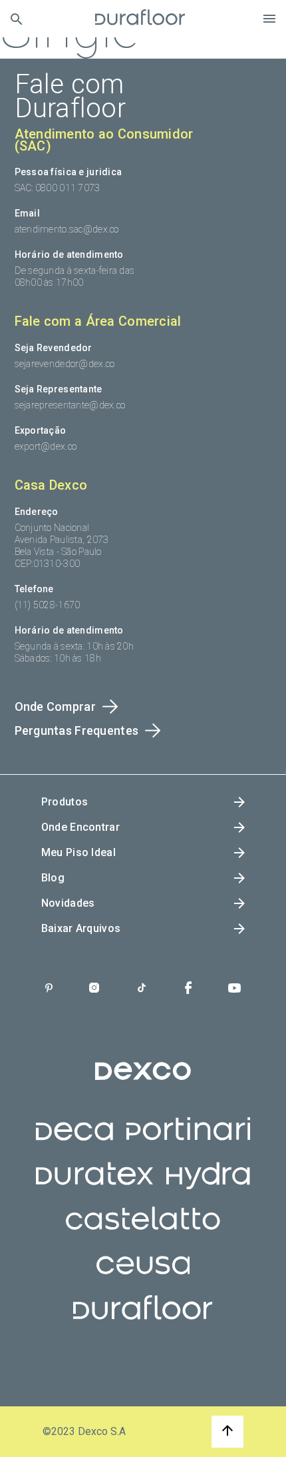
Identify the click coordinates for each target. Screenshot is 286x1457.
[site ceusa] (143, 1275)
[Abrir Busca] (16, 19)
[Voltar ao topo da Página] (227, 1431)
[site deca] (74, 1141)
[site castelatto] (143, 1230)
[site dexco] (143, 1082)
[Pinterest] (49, 989)
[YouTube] (234, 989)
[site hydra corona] (207, 1186)
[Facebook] (188, 989)
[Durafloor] (140, 18)
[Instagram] (94, 989)
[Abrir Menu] (269, 19)
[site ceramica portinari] (188, 1141)
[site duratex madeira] (94, 1186)
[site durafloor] (142, 1320)
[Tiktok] (142, 989)
